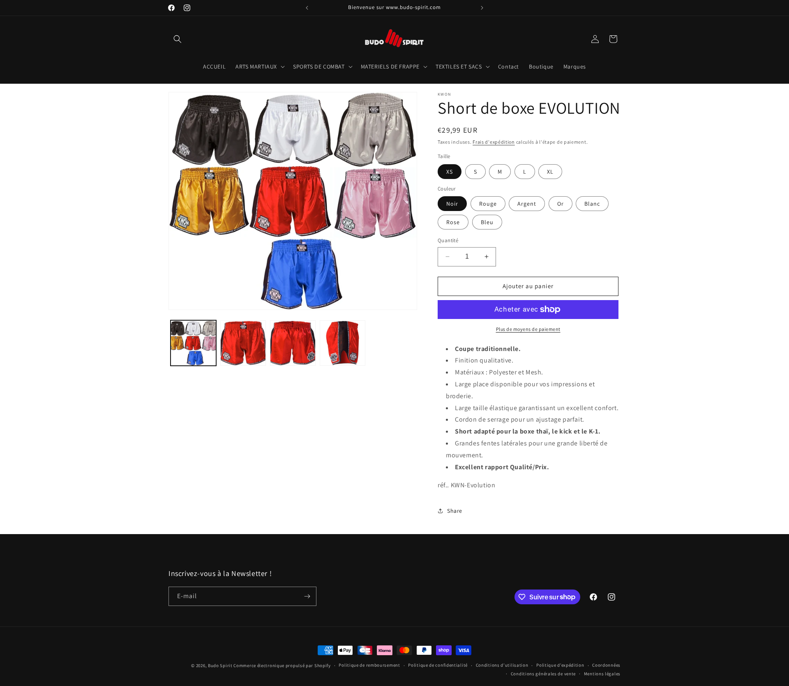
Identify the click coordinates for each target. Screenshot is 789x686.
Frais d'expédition (494, 142)
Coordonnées (606, 665)
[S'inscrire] (307, 596)
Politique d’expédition (560, 665)
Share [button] (454, 510)
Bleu (487, 222)
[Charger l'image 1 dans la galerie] (193, 343)
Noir (452, 203)
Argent (526, 203)
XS (449, 171)
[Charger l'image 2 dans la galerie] (243, 343)
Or (560, 203)
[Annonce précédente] (307, 8)
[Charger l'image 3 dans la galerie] (293, 343)
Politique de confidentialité (438, 665)
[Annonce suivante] (482, 8)
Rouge (488, 203)
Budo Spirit (220, 665)
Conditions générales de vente (543, 674)
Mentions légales (602, 674)
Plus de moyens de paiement (528, 329)
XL (550, 171)
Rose (453, 222)
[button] (177, 39)
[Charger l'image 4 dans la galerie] (342, 343)
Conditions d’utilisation (502, 665)
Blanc (592, 203)
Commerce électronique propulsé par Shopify (281, 665)
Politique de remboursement (369, 665)
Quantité (448, 240)
